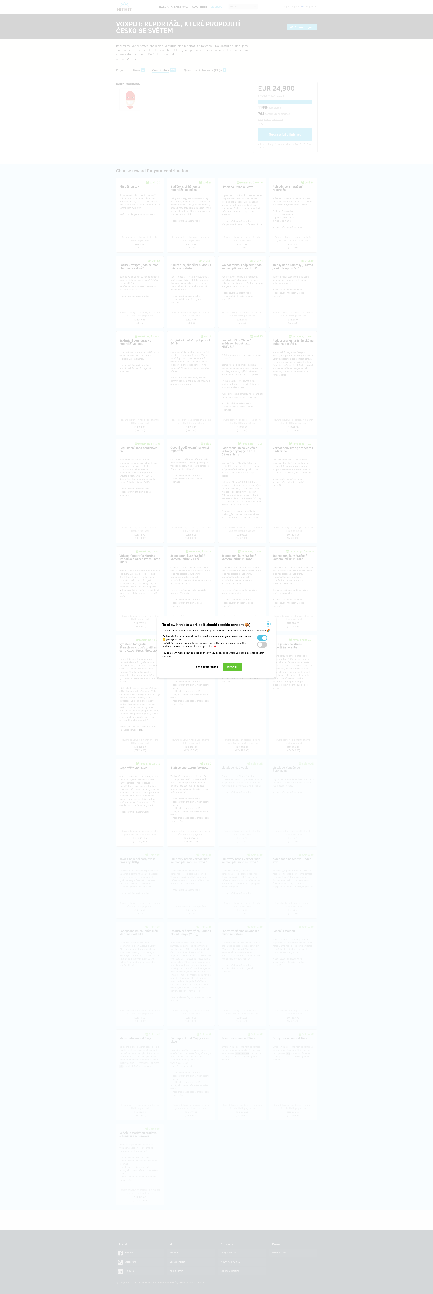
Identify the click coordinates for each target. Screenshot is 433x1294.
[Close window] (268, 624)
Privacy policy (214, 652)
